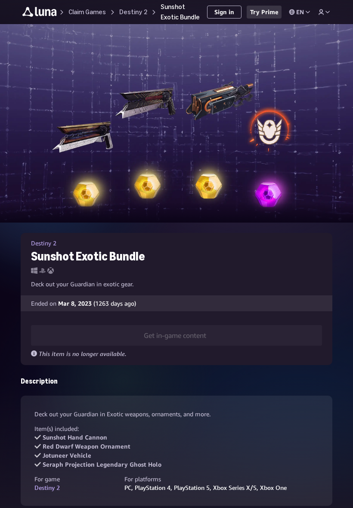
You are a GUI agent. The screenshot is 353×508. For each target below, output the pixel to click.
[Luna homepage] (39, 13)
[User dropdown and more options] (324, 12)
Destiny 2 (47, 487)
